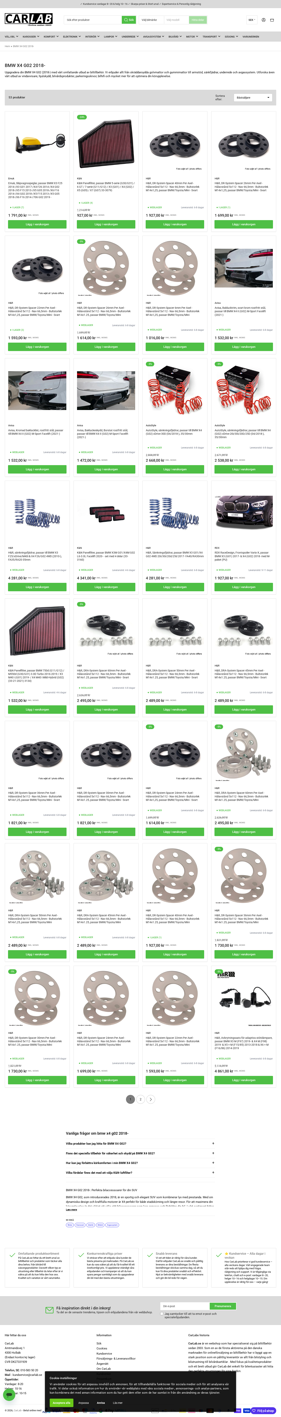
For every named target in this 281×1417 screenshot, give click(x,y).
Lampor (109, 36)
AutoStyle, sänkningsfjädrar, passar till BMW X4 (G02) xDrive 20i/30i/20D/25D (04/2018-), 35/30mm (243, 434)
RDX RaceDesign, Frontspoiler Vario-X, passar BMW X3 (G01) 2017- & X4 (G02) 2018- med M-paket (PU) (242, 556)
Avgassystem (152, 36)
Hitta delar (198, 19)
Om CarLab (104, 1368)
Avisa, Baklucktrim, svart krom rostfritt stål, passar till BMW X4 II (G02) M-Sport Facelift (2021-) (240, 311)
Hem (7, 46)
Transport (210, 36)
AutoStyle (151, 425)
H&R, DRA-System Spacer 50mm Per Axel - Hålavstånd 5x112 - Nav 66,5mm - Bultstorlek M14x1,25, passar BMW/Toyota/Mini (35, 919)
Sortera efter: (220, 97)
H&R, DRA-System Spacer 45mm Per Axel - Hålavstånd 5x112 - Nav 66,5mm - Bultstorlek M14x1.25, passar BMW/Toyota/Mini (104, 919)
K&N (79, 178)
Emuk (11, 178)
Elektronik (70, 36)
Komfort (49, 36)
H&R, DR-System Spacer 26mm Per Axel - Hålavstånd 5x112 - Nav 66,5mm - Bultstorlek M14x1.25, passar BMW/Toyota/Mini (104, 311)
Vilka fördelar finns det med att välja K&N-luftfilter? (99, 1172)
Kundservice (104, 1353)
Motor (190, 36)
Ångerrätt (102, 1364)
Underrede (128, 36)
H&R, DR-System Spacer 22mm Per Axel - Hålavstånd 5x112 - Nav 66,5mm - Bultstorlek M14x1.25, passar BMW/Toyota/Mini (172, 1041)
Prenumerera (223, 1306)
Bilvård (173, 36)
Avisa (218, 302)
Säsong (230, 36)
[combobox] (100, 19)
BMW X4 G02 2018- (23, 46)
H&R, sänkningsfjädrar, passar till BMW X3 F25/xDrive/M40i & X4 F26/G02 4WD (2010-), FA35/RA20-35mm (35, 556)
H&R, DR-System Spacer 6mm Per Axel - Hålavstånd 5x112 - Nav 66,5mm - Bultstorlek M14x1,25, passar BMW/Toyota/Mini (172, 311)
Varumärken (251, 36)
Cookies (102, 1348)
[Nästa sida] (151, 1099)
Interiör (90, 36)
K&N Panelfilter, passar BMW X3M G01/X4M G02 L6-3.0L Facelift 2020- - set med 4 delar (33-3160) (106, 556)
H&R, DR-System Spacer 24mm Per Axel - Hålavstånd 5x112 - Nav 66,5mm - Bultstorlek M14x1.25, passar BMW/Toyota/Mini (104, 1041)
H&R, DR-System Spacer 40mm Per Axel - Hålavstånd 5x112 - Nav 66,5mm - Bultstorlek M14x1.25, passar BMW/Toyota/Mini (172, 919)
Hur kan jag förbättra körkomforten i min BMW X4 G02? (102, 1163)
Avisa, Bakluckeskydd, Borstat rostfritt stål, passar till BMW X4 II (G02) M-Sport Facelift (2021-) (102, 434)
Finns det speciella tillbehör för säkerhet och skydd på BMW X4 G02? (110, 1153)
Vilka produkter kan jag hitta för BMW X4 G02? (96, 1143)
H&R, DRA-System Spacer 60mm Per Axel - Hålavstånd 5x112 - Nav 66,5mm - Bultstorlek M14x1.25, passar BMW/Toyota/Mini (241, 796)
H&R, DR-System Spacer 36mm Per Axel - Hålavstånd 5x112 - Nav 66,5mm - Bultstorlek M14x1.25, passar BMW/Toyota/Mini (241, 919)
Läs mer (118, 1402)
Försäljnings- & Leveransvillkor (116, 1358)
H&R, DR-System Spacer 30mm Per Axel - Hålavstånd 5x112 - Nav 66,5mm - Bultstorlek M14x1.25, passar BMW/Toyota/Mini (35, 1041)
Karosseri (29, 36)
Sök (99, 1343)
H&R (148, 178)
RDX (217, 547)
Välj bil (10, 36)
